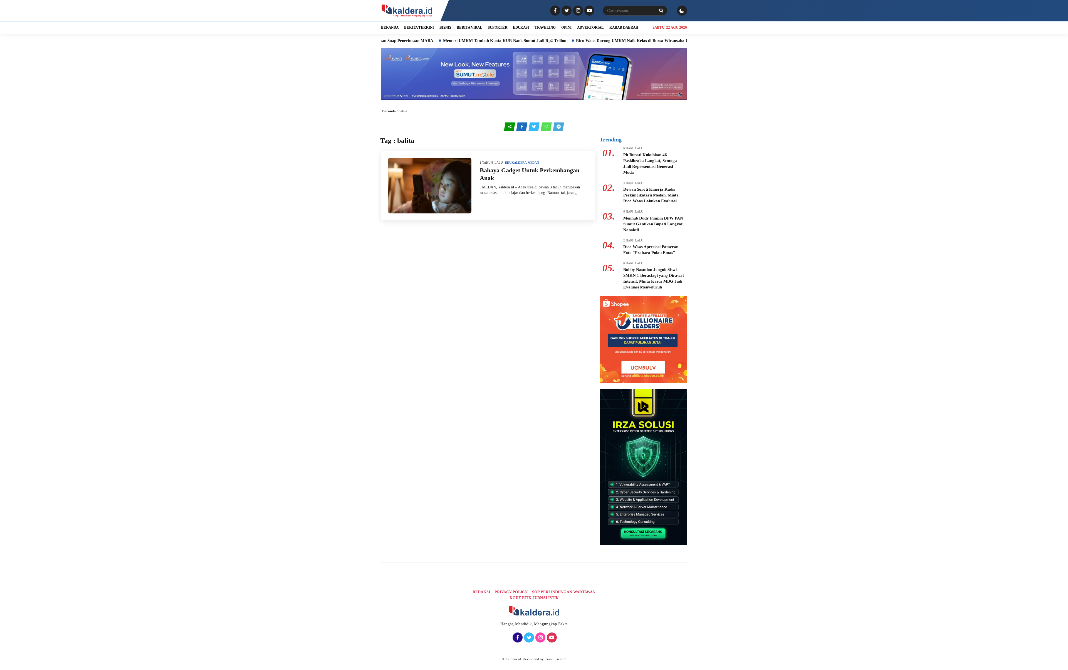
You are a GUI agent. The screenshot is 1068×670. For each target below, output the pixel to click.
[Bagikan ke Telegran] (558, 126)
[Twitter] (566, 11)
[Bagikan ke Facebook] (522, 126)
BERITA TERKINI (419, 27)
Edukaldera (516, 162)
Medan (533, 162)
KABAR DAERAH (623, 27)
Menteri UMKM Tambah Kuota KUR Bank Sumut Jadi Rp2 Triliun (469, 40)
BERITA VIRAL (469, 27)
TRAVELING (545, 27)
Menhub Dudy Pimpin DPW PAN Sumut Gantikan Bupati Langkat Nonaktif (653, 224)
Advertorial (590, 27)
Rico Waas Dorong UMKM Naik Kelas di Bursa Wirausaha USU (600, 40)
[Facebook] (554, 11)
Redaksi (481, 592)
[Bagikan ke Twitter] (534, 126)
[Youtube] (588, 11)
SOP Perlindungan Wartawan (563, 592)
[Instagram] (577, 11)
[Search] (661, 10)
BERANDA (390, 27)
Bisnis (445, 27)
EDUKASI (521, 27)
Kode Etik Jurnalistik (534, 598)
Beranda (389, 111)
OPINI (566, 27)
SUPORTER (497, 27)
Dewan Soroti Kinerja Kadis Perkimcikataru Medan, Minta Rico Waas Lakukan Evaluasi (651, 195)
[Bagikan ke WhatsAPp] (547, 126)
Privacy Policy (511, 592)
